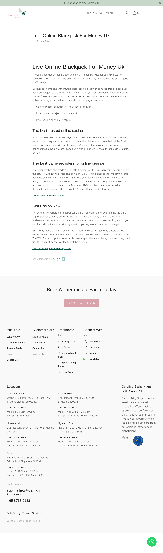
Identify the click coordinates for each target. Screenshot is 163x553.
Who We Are (13, 336)
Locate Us (12, 359)
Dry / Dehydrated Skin (67, 355)
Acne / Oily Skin (66, 341)
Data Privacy (14, 513)
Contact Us (38, 348)
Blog (9, 354)
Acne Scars (64, 347)
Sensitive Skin (65, 372)
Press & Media (14, 348)
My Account (38, 342)
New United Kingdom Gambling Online (51, 248)
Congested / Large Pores (67, 364)
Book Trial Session (81, 303)
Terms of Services (31, 513)
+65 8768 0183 (18, 501)
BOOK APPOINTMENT (100, 12)
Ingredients (38, 354)
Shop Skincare (40, 336)
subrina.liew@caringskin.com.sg (23, 492)
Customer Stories (16, 342)
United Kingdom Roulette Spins (48, 195)
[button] (152, 542)
